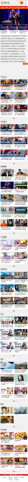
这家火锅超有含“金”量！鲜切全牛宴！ (6, 454)
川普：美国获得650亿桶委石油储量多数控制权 (7, 178)
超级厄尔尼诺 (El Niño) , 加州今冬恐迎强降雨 (7, 371)
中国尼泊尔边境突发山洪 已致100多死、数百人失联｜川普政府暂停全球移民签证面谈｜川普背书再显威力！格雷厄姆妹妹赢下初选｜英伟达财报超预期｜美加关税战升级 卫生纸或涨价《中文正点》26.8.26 (20, 101)
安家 (10, 7)
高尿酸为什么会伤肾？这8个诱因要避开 (7, 248)
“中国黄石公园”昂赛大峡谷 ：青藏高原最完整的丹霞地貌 (20, 216)
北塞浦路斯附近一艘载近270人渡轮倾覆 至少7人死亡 (14, 46)
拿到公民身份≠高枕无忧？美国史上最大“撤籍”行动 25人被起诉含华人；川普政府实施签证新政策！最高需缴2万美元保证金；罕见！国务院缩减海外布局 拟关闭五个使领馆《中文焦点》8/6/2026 (20, 146)
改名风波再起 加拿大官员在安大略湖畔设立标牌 (14, 61)
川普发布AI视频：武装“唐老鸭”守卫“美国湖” (14, 36)
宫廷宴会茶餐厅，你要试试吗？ (7, 466)
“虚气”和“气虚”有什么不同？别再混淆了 (6, 261)
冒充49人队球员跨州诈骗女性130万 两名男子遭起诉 (14, 48)
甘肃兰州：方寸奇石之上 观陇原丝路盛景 (20, 191)
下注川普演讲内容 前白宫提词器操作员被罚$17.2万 (7, 191)
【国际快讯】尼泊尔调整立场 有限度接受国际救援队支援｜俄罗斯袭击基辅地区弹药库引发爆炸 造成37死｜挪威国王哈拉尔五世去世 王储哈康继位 (20, 178)
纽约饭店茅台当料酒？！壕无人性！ (5, 441)
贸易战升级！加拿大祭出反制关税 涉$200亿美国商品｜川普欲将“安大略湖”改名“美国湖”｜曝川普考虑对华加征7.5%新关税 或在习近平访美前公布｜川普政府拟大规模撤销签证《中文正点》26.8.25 (7, 114)
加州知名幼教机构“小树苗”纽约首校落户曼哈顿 (7, 326)
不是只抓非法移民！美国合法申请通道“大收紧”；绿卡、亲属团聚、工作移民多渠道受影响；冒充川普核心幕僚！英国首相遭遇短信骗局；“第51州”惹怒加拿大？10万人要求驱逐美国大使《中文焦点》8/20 (21, 133)
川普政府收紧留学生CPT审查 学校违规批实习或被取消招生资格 (7, 216)
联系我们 (16, 477)
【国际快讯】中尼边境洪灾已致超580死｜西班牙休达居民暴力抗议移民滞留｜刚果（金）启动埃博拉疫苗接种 (7, 203)
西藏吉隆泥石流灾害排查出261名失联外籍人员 (14, 59)
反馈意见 (10, 477)
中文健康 (22, 7)
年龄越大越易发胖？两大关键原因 (20, 261)
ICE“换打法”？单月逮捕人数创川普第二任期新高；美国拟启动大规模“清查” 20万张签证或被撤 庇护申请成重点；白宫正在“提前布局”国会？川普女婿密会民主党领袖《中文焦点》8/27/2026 (7, 133)
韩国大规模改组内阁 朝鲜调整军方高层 (12, 43)
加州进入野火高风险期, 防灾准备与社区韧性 (20, 371)
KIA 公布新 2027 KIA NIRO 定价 (7, 383)
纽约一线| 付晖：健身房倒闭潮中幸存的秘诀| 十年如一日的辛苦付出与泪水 (21, 338)
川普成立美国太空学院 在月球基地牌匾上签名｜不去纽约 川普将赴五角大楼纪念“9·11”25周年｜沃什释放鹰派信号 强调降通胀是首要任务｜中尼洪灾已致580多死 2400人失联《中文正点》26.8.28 (21, 88)
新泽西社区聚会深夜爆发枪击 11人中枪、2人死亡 (14, 51)
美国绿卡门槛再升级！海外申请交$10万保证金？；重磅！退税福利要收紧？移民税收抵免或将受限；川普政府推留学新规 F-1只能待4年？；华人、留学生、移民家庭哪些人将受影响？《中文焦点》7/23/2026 (20, 158)
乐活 (14, 7)
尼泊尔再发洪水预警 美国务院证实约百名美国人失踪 (14, 56)
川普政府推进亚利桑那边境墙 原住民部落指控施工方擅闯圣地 (20, 203)
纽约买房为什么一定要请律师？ (20, 351)
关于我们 (4, 477)
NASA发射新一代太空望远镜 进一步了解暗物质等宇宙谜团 (14, 54)
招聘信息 (22, 477)
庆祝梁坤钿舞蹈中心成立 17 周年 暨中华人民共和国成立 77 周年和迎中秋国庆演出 (20, 396)
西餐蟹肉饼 (17, 440)
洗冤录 (2, 414)
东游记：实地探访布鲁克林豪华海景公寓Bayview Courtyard (7, 293)
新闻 (7, 7)
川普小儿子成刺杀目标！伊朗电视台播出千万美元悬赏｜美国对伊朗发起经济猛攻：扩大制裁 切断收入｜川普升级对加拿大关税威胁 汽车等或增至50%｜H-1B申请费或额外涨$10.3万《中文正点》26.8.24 (21, 114)
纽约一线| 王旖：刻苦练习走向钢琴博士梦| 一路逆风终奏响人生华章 (21, 326)
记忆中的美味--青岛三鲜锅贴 (20, 454)
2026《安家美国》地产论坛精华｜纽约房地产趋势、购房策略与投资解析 (20, 293)
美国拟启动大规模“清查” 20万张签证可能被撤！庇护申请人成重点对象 (23, 32)
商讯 (18, 7)
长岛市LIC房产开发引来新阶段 (6, 281)
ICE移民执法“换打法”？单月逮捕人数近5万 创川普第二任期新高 (14, 32)
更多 (25, 63)
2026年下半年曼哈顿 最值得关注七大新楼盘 (21, 281)
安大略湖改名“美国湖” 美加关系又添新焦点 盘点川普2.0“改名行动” (4, 32)
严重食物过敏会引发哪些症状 (20, 248)
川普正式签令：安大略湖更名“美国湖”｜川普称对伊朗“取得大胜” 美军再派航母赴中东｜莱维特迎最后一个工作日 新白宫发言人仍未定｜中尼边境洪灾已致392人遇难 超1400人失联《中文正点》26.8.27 (7, 101)
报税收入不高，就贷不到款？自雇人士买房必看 (7, 351)
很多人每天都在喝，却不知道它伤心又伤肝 (20, 383)
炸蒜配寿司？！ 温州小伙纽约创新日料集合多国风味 (20, 466)
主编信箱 (10, 479)
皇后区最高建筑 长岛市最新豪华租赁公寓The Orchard (7, 306)
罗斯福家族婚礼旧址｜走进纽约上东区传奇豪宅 (20, 306)
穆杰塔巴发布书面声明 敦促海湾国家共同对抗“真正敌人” (14, 41)
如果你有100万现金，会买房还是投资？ (6, 338)
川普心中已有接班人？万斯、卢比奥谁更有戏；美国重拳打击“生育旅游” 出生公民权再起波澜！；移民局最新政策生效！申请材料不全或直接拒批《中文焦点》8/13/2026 (7, 146)
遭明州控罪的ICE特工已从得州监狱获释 (6, 228)
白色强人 (16, 414)
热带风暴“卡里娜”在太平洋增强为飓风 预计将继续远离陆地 (14, 38)
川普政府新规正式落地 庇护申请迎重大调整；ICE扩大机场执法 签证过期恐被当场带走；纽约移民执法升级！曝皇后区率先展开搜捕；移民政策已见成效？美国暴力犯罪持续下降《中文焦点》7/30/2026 (7, 158)
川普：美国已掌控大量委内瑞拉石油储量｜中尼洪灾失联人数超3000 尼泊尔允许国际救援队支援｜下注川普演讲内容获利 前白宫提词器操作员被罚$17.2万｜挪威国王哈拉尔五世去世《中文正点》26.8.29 (7, 88)
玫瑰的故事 (3, 423)
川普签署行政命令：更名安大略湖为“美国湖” (20, 228)
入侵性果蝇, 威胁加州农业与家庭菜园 (6, 396)
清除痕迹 (16, 479)
